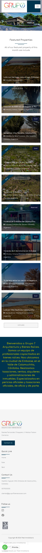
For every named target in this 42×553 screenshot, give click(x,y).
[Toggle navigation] (37, 6)
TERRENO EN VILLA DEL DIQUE (18, 162)
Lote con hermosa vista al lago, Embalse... (22, 77)
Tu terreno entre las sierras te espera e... (21, 280)
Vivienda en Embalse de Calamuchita (19, 221)
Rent (3, 467)
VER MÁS (21, 325)
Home (4, 457)
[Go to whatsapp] (4, 547)
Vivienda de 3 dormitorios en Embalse (20, 251)
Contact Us (8, 443)
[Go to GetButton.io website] (5, 551)
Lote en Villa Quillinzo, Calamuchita (19, 310)
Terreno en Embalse (12, 192)
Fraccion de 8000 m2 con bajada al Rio (20, 107)
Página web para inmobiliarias (15, 543)
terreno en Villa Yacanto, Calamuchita (20, 133)
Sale (3, 462)
